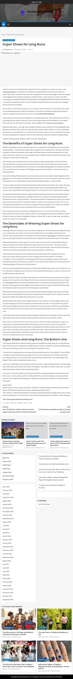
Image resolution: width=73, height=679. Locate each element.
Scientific (20, 403)
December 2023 (8, 508)
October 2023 (7, 515)
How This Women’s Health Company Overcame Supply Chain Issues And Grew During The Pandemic (19, 409)
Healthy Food (7, 472)
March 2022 (7, 578)
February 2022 (7, 582)
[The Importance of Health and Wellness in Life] (54, 619)
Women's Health (8, 479)
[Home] (4, 24)
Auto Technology (44, 504)
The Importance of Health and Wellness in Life (54, 464)
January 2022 (7, 585)
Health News (7, 465)
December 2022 (8, 547)
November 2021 (8, 592)
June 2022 (6, 568)
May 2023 (6, 529)
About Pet (6, 458)
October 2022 (7, 554)
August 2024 (7, 501)
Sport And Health (9, 40)
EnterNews (49, 677)
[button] (8, 24)
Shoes (25, 403)
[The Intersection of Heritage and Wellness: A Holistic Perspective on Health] (18, 619)
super (30, 403)
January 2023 (7, 543)
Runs (15, 403)
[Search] (70, 24)
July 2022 (6, 564)
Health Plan (6, 469)
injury (7, 403)
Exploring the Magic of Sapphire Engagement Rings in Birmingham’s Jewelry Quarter (53, 666)
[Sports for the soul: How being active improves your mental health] (36, 430)
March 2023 (7, 536)
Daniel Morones (8, 49)
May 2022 (6, 571)
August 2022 (7, 561)
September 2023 (8, 518)
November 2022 (8, 550)
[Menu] (8, 24)
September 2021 (8, 599)
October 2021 (7, 596)
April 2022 (6, 575)
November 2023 (8, 511)
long (11, 403)
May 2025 (6, 494)
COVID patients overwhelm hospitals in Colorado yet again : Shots (54, 409)
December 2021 (8, 589)
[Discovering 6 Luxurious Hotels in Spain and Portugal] (12, 430)
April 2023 (6, 532)
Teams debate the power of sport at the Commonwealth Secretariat (60, 443)
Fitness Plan (7, 461)
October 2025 (7, 490)
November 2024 (8, 497)
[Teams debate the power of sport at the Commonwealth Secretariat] (60, 430)
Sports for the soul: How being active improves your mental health (36, 443)
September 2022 (8, 557)
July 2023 (6, 525)
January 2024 (7, 504)
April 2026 (6, 487)
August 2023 (7, 522)
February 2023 (7, 539)
